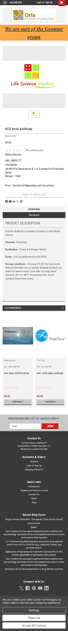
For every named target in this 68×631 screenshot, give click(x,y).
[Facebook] (6, 201)
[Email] (10, 201)
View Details (18, 402)
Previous (58, 308)
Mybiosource (10, 360)
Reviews (34, 215)
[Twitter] (17, 201)
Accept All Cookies (34, 625)
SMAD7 (34, 527)
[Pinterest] (21, 201)
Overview (34, 209)
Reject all (34, 618)
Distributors (34, 486)
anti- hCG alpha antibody (50, 373)
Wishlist (34, 461)
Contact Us (34, 494)
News (34, 498)
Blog (34, 502)
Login (38, 2)
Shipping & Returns (34, 469)
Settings (34, 610)
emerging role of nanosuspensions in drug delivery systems (34, 569)
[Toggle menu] (5, 5)
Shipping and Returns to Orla (34, 490)
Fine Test (41, 360)
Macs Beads (34, 523)
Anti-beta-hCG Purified (16, 373)
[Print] (14, 201)
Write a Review (13, 154)
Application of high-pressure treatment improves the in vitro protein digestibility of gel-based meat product (34, 553)
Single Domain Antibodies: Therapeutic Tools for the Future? (34, 519)
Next (63, 308)
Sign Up (48, 2)
